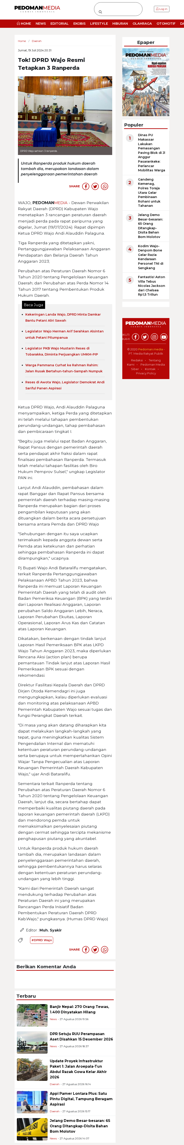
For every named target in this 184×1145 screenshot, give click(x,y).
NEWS (41, 24)
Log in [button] (163, 9)
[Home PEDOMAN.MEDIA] (37, 9)
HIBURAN (120, 24)
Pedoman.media (150, 349)
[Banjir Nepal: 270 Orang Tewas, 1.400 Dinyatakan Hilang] (32, 1015)
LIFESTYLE (99, 24)
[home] (146, 327)
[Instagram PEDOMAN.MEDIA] (154, 336)
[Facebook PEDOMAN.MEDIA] (135, 336)
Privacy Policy (146, 373)
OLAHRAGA (142, 24)
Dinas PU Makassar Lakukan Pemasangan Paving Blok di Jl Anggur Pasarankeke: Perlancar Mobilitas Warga (151, 152)
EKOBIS (79, 24)
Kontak (150, 369)
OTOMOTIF (166, 24)
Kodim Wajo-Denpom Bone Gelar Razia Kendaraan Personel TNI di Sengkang (150, 257)
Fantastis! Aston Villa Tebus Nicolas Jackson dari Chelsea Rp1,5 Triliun (151, 286)
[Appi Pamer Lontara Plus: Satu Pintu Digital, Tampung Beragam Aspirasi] (32, 1102)
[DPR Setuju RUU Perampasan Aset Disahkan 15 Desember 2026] (32, 1042)
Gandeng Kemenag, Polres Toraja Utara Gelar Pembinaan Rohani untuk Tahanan (149, 192)
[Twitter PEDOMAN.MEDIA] (145, 336)
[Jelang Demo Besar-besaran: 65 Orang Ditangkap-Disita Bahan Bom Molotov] (32, 1129)
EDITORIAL (59, 24)
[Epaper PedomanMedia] (145, 82)
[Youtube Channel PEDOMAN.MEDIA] (163, 336)
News (53, 1019)
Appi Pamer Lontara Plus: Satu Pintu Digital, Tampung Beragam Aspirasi (81, 1098)
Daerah (54, 1084)
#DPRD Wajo (41, 940)
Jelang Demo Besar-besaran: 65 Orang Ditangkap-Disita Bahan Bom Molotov (80, 1126)
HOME (25, 24)
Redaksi (137, 360)
